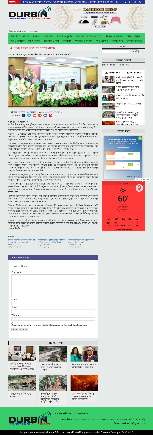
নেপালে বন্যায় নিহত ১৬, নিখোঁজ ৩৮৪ (21, 395)
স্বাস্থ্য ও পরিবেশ (17, 41)
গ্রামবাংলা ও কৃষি (51, 41)
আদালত (80, 36)
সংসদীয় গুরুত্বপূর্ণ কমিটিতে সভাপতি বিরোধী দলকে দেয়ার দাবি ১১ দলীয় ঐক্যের (43, 2)
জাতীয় (26, 36)
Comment (16, 272)
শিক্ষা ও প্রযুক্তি (133, 36)
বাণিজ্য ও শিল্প (94, 36)
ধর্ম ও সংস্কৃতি (34, 41)
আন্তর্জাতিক (48, 36)
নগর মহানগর (102, 41)
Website (15, 315)
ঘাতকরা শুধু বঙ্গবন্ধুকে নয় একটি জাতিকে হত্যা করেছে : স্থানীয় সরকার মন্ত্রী (39, 54)
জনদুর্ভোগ (66, 41)
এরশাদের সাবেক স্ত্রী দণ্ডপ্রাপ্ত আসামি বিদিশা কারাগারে (84, 366)
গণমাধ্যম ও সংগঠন (83, 41)
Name (15, 299)
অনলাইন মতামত (134, 41)
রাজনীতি (36, 36)
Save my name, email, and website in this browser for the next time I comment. (49, 325)
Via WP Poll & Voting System (133, 176)
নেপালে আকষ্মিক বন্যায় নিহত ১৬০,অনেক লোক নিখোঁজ (102, 2)
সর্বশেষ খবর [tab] (114, 72)
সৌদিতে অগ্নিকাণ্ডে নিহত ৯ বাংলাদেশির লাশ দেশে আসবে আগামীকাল (83, 396)
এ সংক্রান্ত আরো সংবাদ (53, 342)
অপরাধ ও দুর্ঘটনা (65, 36)
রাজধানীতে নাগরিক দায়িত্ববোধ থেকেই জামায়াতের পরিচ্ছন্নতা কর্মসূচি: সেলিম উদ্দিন (50, 397)
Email (15, 307)
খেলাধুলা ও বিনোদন (114, 36)
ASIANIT (129, 432)
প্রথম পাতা (15, 36)
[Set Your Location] (139, 188)
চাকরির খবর (117, 41)
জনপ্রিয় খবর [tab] (135, 72)
